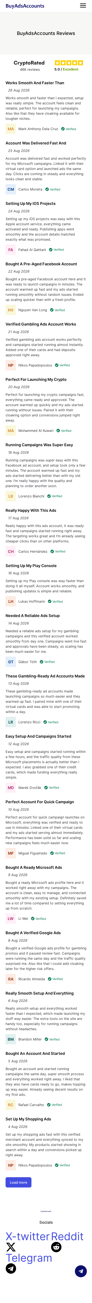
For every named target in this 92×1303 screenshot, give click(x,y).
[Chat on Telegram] (81, 1271)
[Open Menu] (83, 5)
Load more (18, 1182)
